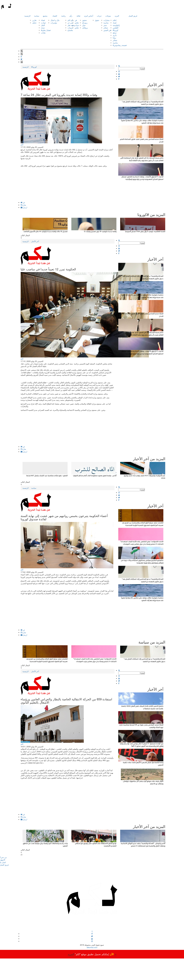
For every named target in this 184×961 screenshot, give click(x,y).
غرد (23, 202)
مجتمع (45, 16)
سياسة (36, 16)
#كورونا (115, 30)
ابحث (143, 68)
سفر (105, 25)
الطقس (115, 27)
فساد (114, 22)
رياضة (63, 16)
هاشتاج (70, 30)
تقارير (34, 20)
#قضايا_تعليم (46, 30)
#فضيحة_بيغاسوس (120, 45)
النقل (43, 25)
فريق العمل (133, 16)
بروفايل (85, 27)
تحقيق (84, 20)
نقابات (43, 32)
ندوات (77, 25)
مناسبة (106, 22)
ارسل (24, 207)
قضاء (43, 20)
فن (76, 20)
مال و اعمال (55, 20)
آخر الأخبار (35, 241)
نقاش (77, 22)
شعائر (106, 27)
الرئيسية (27, 16)
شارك (24, 205)
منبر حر (70, 22)
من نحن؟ (3, 857)
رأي (70, 16)
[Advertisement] (67, 184)
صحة (43, 27)
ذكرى (115, 35)
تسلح (115, 32)
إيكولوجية (116, 25)
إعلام (114, 20)
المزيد (117, 16)
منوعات (108, 16)
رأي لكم (70, 20)
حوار (84, 25)
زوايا (114, 37)
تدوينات (70, 27)
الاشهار (2, 860)
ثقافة (78, 16)
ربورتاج (84, 22)
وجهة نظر (71, 25)
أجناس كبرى (88, 16)
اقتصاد (54, 16)
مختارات (107, 20)
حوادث (43, 22)
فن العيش (107, 30)
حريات (99, 16)
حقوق (97, 20)
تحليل (34, 22)
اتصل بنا (3, 862)
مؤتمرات (54, 22)
